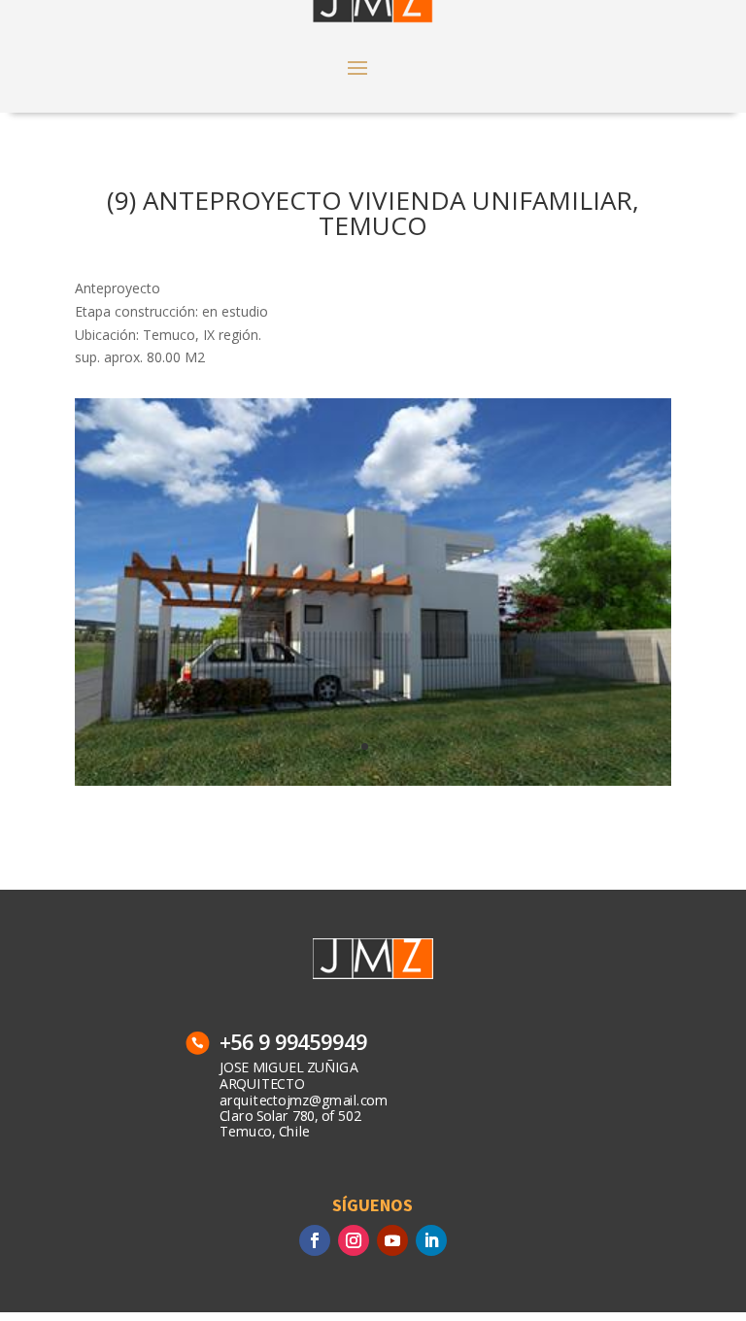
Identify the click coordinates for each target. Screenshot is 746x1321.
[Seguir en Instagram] (353, 1240)
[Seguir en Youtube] (392, 1240)
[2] (373, 785)
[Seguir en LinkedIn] (431, 1240)
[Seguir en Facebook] (314, 1240)
